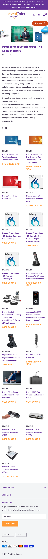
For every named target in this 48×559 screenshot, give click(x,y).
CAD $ (19, 535)
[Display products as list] (45, 128)
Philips (5, 151)
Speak (39, 23)
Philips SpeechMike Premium (34, 356)
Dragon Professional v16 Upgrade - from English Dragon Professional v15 (34, 237)
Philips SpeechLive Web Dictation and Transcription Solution (11, 157)
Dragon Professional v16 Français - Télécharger (10, 276)
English (6, 535)
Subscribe (10, 524)
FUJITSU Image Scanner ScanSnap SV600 (10, 469)
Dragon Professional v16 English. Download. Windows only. (11, 236)
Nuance (29, 192)
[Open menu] (3, 15)
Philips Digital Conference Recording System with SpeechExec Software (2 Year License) (11, 317)
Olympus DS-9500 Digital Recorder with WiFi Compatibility (11, 357)
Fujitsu (5, 426)
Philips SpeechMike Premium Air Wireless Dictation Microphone (35, 276)
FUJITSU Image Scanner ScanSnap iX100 (10, 432)
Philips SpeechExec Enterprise (10, 197)
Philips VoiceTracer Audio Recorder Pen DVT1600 (10, 395)
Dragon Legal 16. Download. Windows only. (34, 198)
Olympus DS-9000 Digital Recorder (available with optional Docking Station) (35, 316)
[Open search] (34, 15)
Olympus (30, 309)
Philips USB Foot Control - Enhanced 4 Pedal (35, 395)
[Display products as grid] (41, 128)
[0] (43, 15)
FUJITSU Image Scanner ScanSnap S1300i (34, 432)
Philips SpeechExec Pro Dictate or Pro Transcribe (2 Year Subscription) (34, 158)
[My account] (39, 15)
